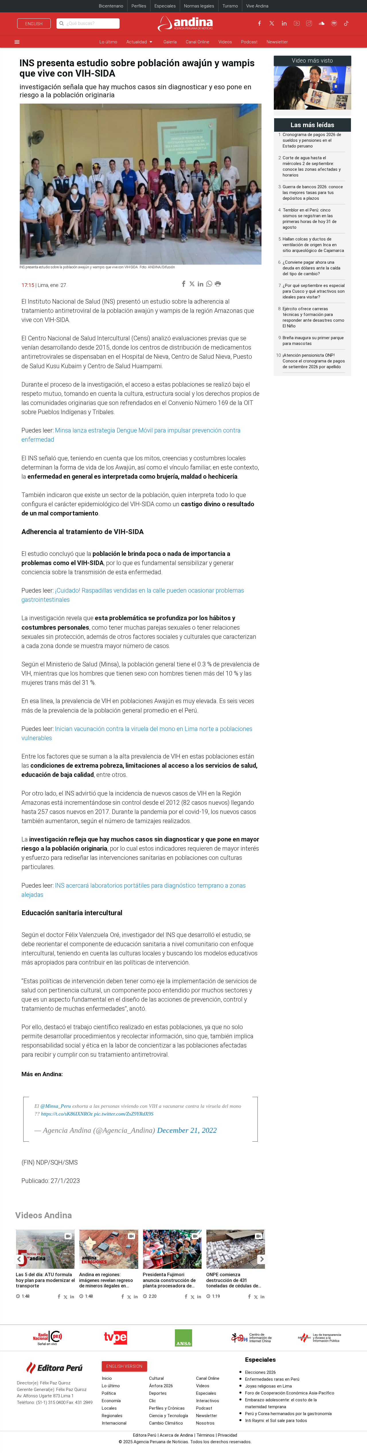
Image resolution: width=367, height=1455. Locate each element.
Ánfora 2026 (161, 1385)
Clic (152, 1400)
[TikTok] (346, 23)
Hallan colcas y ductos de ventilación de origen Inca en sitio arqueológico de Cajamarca (313, 244)
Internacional (114, 1423)
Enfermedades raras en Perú (272, 1379)
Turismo (230, 6)
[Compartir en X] (66, 1296)
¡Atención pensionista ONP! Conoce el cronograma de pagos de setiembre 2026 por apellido (314, 361)
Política (109, 1393)
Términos (205, 1435)
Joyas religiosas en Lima (268, 1386)
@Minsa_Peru (55, 1106)
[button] (19, 1259)
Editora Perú (144, 1435)
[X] (272, 23)
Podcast (249, 41)
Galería (170, 41)
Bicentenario (111, 6)
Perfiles (139, 6)
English (34, 24)
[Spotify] (334, 23)
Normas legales (199, 6)
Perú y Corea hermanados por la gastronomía (288, 1413)
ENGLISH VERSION (124, 1366)
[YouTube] (296, 23)
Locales (109, 1408)
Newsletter (277, 41)
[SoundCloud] (321, 23)
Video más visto (312, 60)
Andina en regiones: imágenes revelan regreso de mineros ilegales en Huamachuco (106, 1283)
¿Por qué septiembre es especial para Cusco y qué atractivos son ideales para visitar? (314, 291)
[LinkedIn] (284, 23)
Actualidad (140, 41)
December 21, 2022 (187, 1130)
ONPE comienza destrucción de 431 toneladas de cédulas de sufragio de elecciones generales (232, 1286)
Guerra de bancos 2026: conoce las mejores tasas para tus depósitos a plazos (313, 192)
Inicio (107, 1378)
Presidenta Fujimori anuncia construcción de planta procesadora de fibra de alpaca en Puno (169, 1283)
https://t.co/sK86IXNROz (67, 1114)
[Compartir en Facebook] (59, 1296)
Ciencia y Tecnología (168, 1415)
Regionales (112, 1415)
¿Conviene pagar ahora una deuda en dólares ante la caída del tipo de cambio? (311, 268)
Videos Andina (43, 1215)
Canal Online (197, 41)
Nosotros (205, 1423)
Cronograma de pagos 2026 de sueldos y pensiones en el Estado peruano (312, 140)
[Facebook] (259, 23)
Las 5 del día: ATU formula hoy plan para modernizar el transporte (45, 1280)
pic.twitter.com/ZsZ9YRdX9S (123, 1114)
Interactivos (207, 1400)
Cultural (156, 1378)
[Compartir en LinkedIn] (72, 1296)
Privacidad (227, 1435)
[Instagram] (309, 23)
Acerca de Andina (176, 1435)
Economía (111, 1400)
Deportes (158, 1393)
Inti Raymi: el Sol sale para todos (276, 1420)
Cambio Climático (166, 1423)
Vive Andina (257, 6)
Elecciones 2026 (260, 1372)
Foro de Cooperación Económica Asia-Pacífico (289, 1393)
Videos (225, 41)
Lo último (108, 41)
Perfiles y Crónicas (167, 1408)
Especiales (165, 6)
